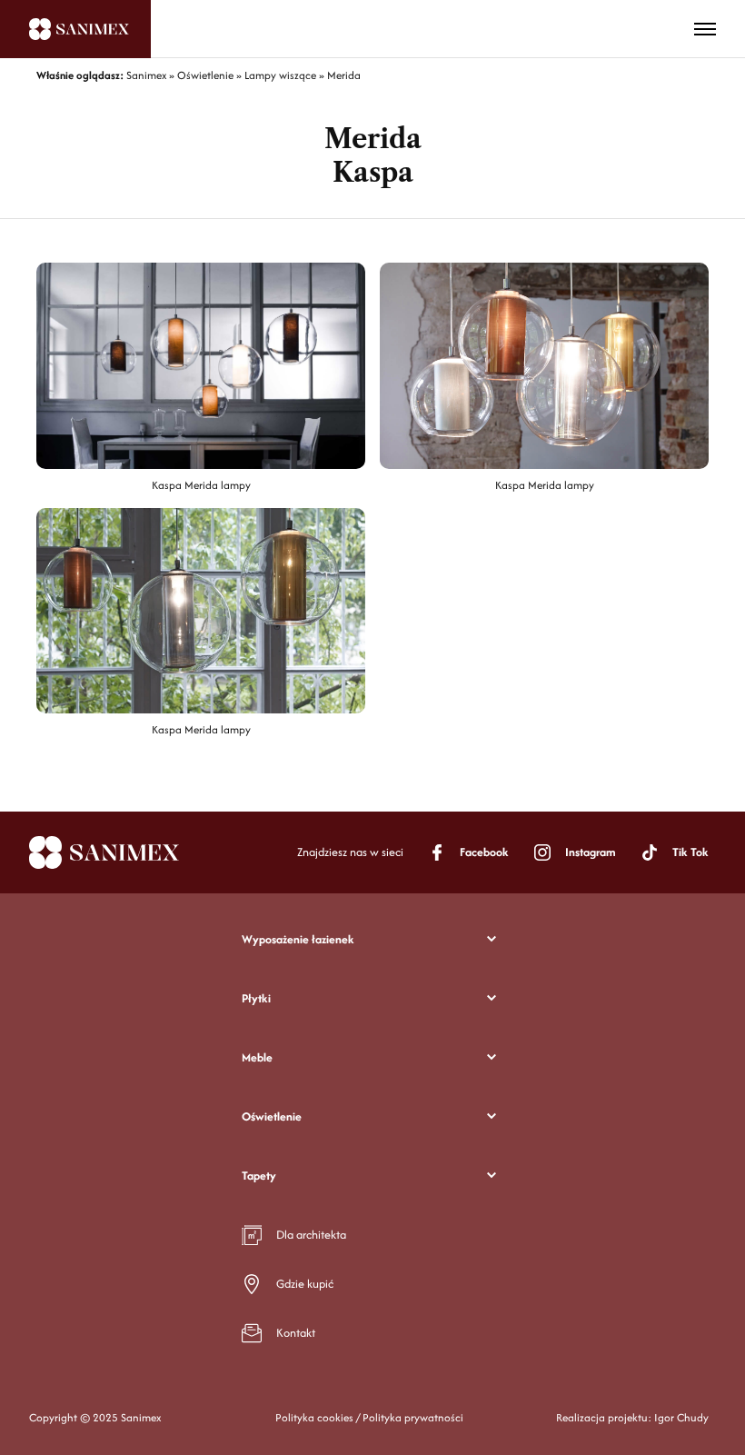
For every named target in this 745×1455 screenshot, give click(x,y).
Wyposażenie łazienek (298, 939)
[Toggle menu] (705, 29)
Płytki (256, 998)
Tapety (259, 1175)
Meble (257, 1057)
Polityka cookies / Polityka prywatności (369, 1417)
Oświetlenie (272, 1116)
